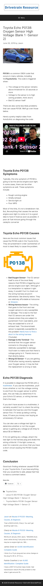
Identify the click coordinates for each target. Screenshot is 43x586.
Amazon (14, 302)
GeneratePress (35, 583)
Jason (6, 517)
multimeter (7, 386)
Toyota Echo (11, 491)
